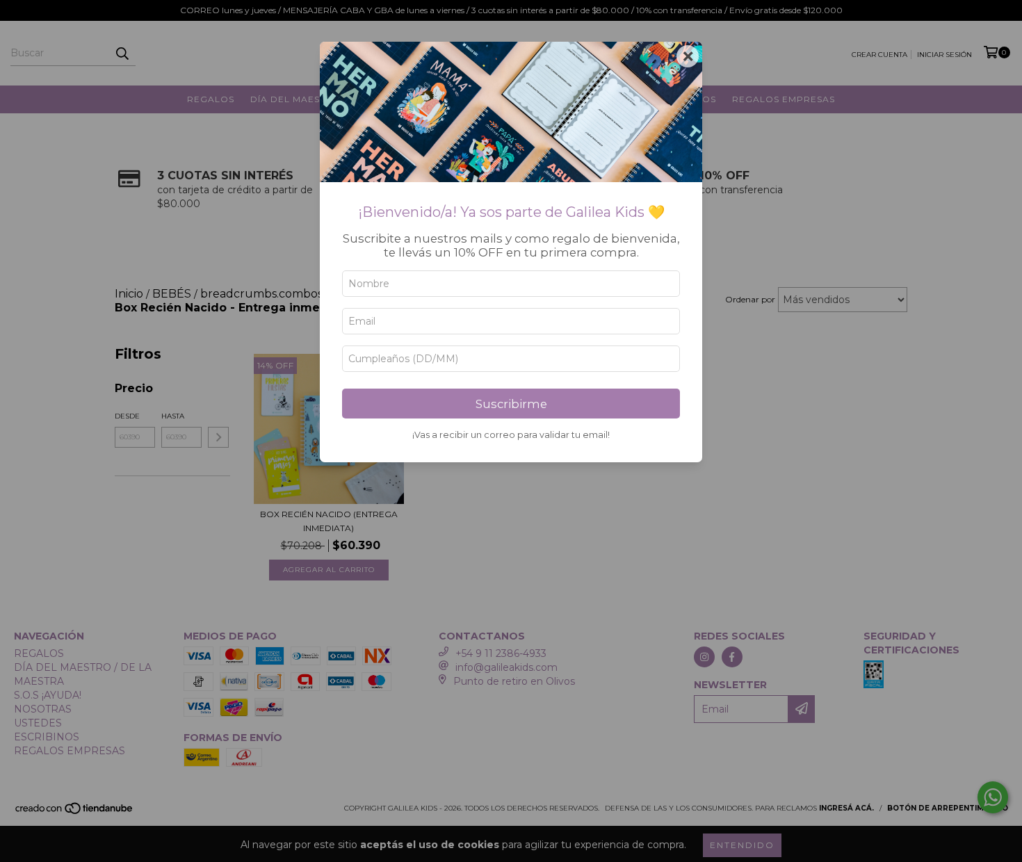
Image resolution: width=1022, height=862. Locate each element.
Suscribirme (511, 404)
